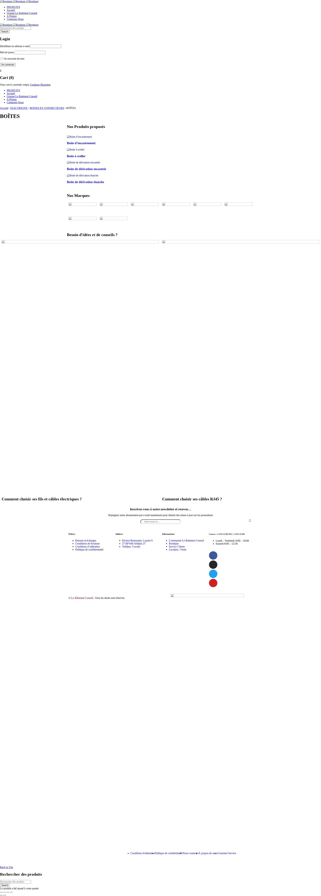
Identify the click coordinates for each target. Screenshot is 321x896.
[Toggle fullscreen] (8, 892)
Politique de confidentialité (89, 549)
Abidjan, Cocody (131, 546)
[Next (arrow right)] (4, 895)
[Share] (4, 892)
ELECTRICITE (19, 108)
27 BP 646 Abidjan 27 (134, 543)
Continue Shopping (40, 84)
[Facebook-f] (213, 555)
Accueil (4, 108)
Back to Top (6, 867)
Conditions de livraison (87, 543)
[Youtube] (213, 583)
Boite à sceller (76, 156)
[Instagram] (213, 564)
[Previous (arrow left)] (1, 895)
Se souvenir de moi (13, 58)
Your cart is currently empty (14, 84)
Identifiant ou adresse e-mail (15, 46)
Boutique (174, 543)
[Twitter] (213, 574)
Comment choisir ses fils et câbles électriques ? (42, 499)
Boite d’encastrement (81, 143)
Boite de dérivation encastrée (86, 169)
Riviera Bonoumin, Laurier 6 (137, 540)
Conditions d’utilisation (87, 546)
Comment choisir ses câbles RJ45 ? (192, 499)
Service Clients (177, 546)
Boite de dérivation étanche (85, 182)
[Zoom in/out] (11, 892)
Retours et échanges (85, 540)
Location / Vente (177, 549)
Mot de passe (7, 52)
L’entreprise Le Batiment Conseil (186, 540)
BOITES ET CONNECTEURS (47, 108)
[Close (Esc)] (1, 892)
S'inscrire (250, 520)
